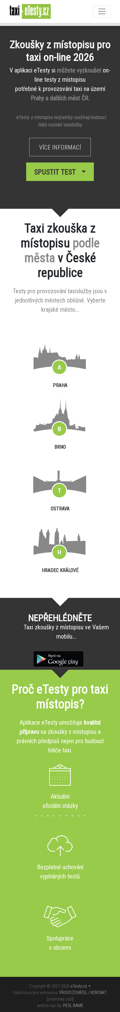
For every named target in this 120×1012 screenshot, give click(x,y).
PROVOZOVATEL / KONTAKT (83, 992)
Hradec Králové (60, 570)
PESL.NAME (73, 1005)
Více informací (60, 147)
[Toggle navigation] (101, 11)
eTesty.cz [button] (79, 986)
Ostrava (60, 509)
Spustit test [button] (56, 172)
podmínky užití (60, 999)
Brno (60, 447)
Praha (60, 385)
